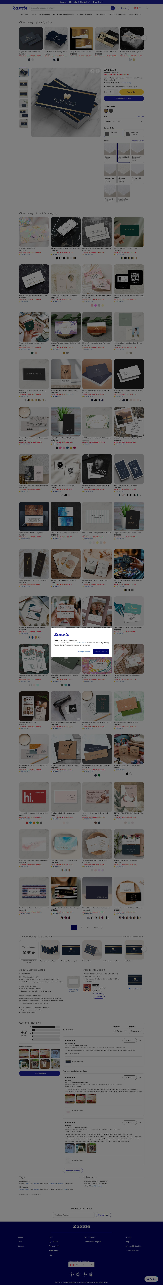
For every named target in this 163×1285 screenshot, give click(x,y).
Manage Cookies (84, 651)
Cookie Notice (81, 643)
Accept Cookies (101, 651)
